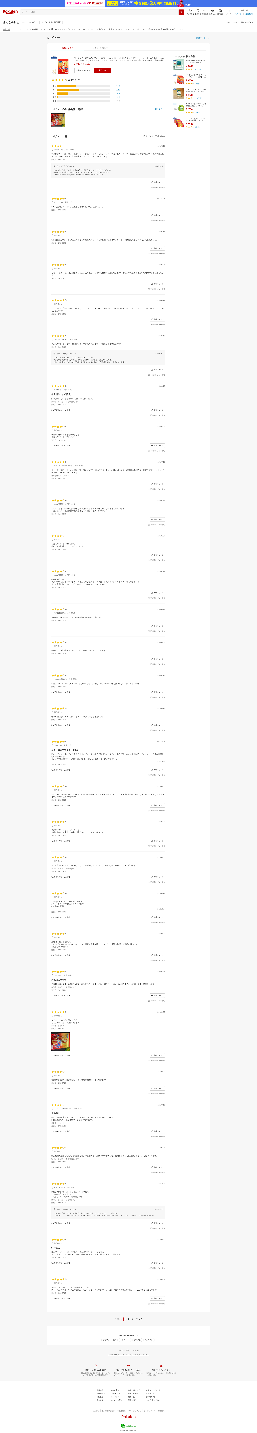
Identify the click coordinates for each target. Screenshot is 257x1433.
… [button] (13, 29)
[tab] (67, 47)
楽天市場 (6, 29)
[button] (198, 12)
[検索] (181, 12)
